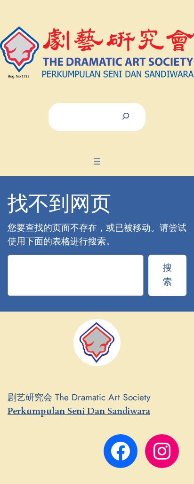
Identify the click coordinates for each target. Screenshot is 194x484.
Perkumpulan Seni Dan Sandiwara (79, 411)
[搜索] (126, 117)
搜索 (167, 274)
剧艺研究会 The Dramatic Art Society (79, 397)
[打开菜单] (97, 161)
